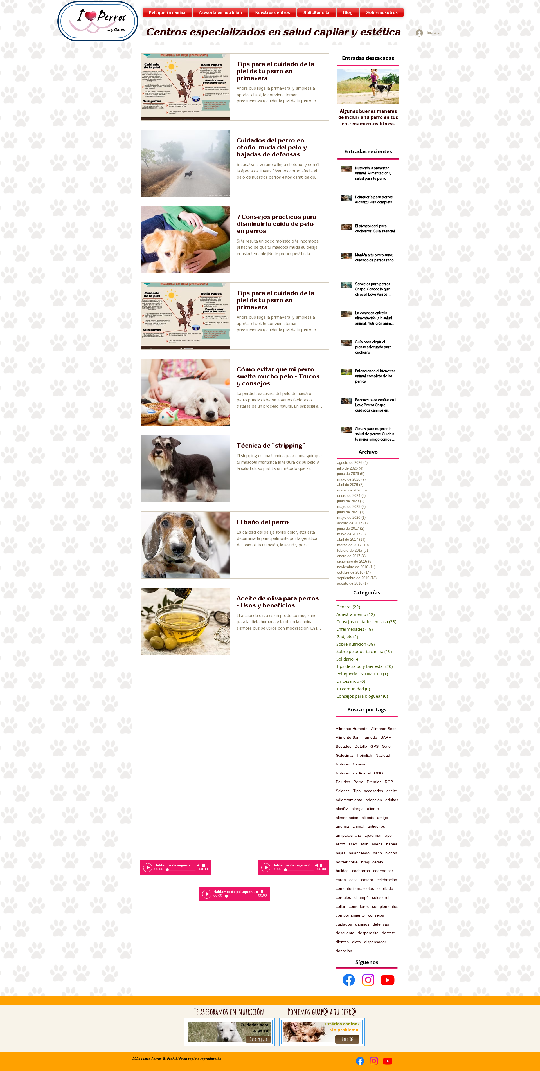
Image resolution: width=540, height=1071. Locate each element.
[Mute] (199, 865)
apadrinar (373, 835)
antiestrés (376, 826)
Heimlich (364, 755)
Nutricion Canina (350, 764)
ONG (378, 773)
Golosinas (345, 755)
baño (377, 853)
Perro (358, 782)
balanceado (359, 853)
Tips (357, 791)
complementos (385, 906)
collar (340, 906)
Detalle (361, 746)
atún (364, 844)
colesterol (380, 897)
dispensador (375, 942)
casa (353, 879)
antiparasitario (348, 835)
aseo (352, 844)
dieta (356, 942)
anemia (342, 826)
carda (341, 879)
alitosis (368, 817)
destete (388, 933)
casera (367, 879)
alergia (358, 808)
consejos (376, 915)
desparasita (368, 933)
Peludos (343, 782)
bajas (340, 853)
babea (391, 844)
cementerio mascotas (355, 888)
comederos (359, 906)
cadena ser (383, 870)
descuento (345, 933)
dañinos (362, 924)
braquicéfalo (372, 862)
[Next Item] (391, 86)
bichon (391, 853)
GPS (374, 746)
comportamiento (350, 915)
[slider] (205, 865)
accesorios (373, 791)
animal (358, 826)
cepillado (385, 888)
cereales (343, 897)
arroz (340, 844)
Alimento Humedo (352, 728)
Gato (386, 746)
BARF (386, 737)
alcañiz (342, 808)
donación (344, 951)
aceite (391, 791)
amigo (382, 817)
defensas (381, 924)
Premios (374, 782)
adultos (391, 800)
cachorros (361, 870)
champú (361, 897)
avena (377, 844)
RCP (389, 782)
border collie (347, 862)
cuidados (344, 924)
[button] (273, 12)
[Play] (147, 867)
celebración (387, 879)
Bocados (343, 746)
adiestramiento (349, 800)
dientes (342, 942)
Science (343, 791)
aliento (373, 808)
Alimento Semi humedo (356, 737)
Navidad (382, 755)
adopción (374, 800)
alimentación (347, 817)
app (388, 835)
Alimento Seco (384, 728)
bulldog (342, 870)
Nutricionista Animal (353, 773)
